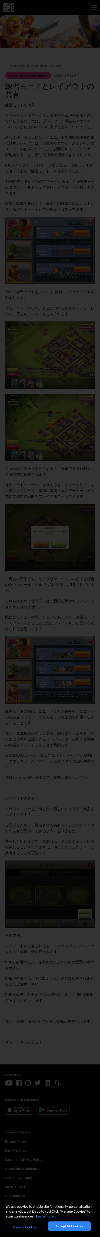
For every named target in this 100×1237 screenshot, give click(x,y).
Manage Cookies (25, 1227)
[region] (50, 1218)
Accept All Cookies (69, 1226)
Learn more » (46, 1216)
